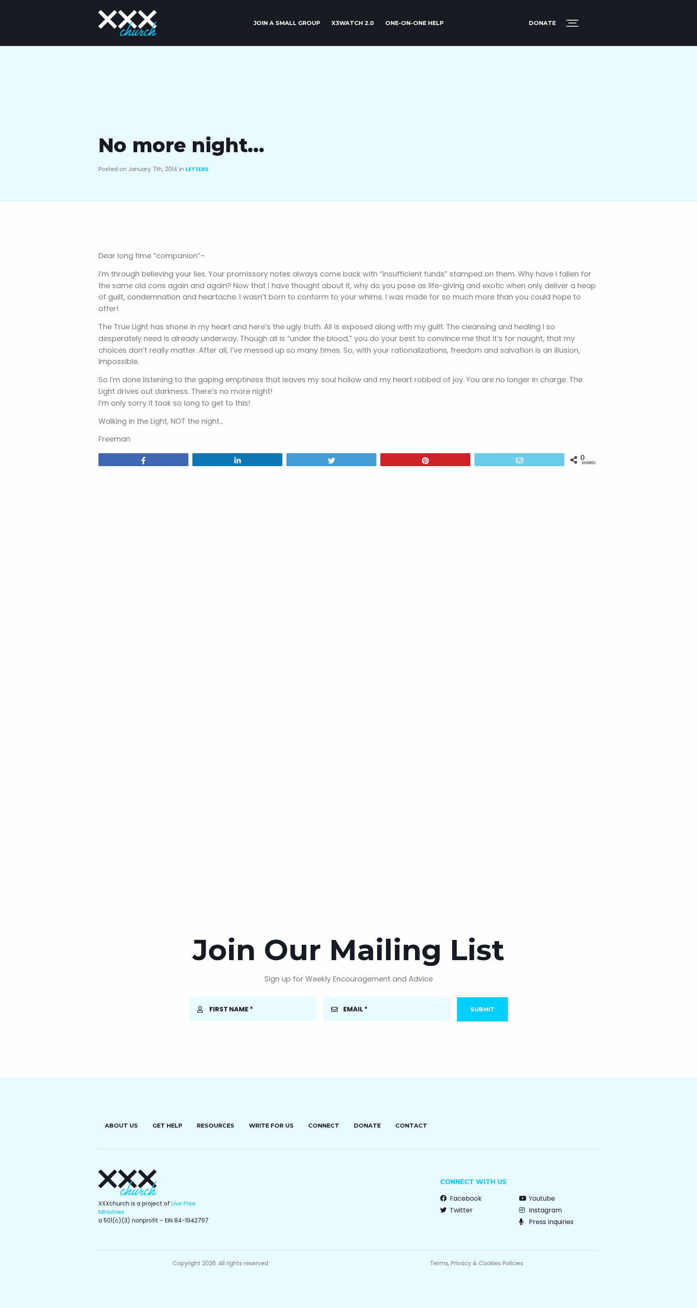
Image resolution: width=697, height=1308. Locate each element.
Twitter (460, 1210)
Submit (482, 1009)
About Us (121, 1125)
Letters (197, 169)
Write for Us (271, 1125)
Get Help (167, 1125)
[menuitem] (287, 23)
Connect (323, 1125)
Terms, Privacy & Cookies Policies (476, 1263)
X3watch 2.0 (353, 23)
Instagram (544, 1210)
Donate (542, 23)
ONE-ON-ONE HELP (414, 23)
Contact (411, 1125)
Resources (215, 1125)
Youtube (541, 1198)
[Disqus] (348, 576)
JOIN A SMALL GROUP (287, 23)
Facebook (465, 1198)
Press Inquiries (550, 1221)
